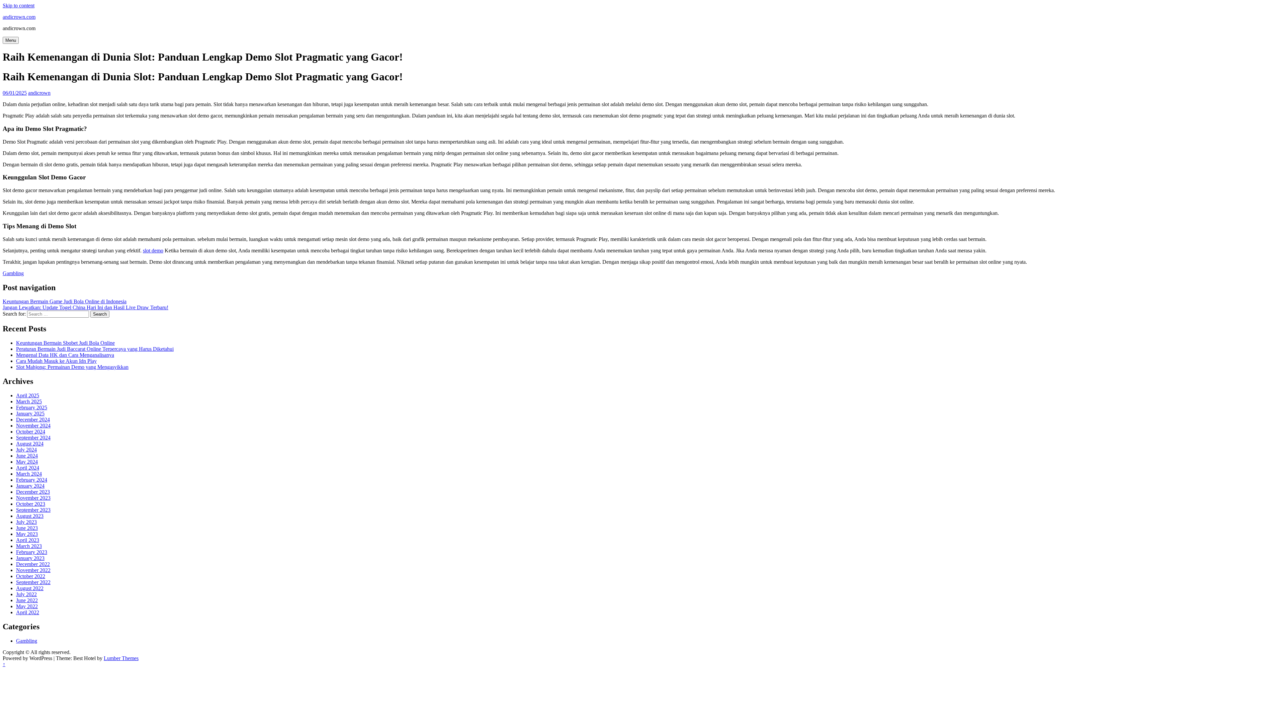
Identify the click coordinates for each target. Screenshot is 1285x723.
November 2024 (33, 425)
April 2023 (27, 540)
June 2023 (27, 528)
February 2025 (31, 407)
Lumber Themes (121, 658)
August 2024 (30, 444)
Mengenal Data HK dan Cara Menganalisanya (65, 355)
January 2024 (30, 486)
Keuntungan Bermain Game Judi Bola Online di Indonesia (64, 301)
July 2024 (26, 450)
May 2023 (27, 534)
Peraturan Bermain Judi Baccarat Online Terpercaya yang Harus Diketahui (95, 349)
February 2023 (31, 552)
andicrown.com (19, 17)
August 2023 (30, 516)
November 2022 (33, 570)
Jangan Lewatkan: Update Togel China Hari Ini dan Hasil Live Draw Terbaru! (85, 307)
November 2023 (33, 498)
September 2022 (33, 582)
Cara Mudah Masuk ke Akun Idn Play (56, 361)
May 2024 (27, 462)
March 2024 (29, 474)
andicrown (39, 93)
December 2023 (33, 492)
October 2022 (30, 576)
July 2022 (26, 594)
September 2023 (33, 510)
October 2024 (30, 431)
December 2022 (33, 564)
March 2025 (29, 401)
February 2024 (31, 480)
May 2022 (27, 606)
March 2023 (29, 546)
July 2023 (26, 522)
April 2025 (27, 395)
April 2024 (27, 468)
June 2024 (27, 456)
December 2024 (33, 419)
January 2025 (30, 413)
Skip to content (18, 5)
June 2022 (27, 600)
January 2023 (30, 558)
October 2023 (30, 504)
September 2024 (33, 437)
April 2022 (27, 612)
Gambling (13, 273)
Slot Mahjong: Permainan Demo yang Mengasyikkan (72, 367)
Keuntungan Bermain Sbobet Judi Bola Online (65, 343)
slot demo (153, 250)
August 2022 (30, 588)
